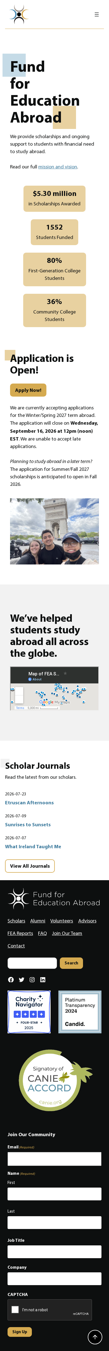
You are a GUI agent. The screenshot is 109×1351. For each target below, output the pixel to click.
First (11, 1182)
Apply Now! (28, 390)
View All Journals (30, 866)
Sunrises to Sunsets (28, 824)
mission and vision (57, 167)
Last (11, 1211)
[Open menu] (96, 14)
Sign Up (19, 1331)
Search (71, 963)
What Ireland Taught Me (33, 846)
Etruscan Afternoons (29, 802)
